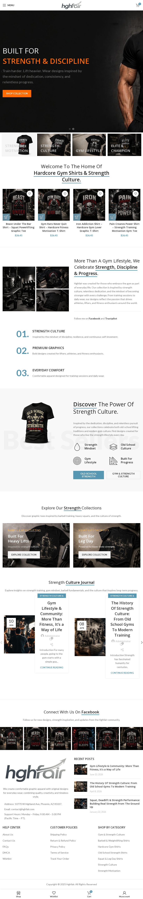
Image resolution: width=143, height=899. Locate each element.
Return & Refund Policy (63, 840)
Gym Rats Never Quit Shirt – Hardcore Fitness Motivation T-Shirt (53, 227)
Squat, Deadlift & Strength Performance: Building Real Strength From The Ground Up (115, 803)
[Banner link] (36, 545)
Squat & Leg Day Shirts (110, 858)
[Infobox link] (88, 447)
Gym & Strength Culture (111, 834)
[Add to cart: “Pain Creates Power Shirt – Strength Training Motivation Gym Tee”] (112, 217)
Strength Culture (107, 864)
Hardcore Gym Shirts (109, 846)
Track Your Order (59, 858)
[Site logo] (71, 4)
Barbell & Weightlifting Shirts (114, 840)
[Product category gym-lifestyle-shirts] (89, 145)
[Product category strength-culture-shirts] (54, 145)
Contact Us (9, 840)
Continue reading (51, 667)
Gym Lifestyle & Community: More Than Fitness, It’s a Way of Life (51, 616)
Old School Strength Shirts (112, 852)
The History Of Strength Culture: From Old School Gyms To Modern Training (122, 619)
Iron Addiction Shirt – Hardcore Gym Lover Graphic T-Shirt (89, 227)
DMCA (6, 852)
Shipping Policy (58, 834)
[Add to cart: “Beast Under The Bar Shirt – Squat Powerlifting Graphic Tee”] (6, 217)
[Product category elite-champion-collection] (124, 145)
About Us (8, 834)
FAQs (6, 846)
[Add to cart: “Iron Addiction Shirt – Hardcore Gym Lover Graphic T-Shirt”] (76, 217)
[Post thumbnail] (80, 770)
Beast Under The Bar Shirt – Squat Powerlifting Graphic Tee (18, 227)
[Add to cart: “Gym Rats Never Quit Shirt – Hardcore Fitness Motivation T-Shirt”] (41, 217)
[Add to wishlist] (30, 194)
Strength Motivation (109, 870)
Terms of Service (59, 852)
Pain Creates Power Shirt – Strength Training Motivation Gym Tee (125, 227)
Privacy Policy (57, 846)
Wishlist (7, 858)
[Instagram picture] (11, 738)
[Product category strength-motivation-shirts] (18, 145)
